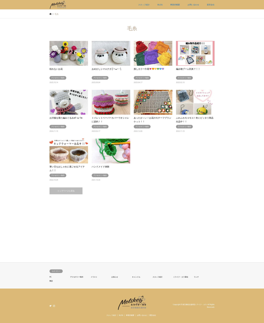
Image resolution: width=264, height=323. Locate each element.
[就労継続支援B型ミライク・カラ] (58, 4)
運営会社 (211, 4)
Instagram (54, 306)
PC (51, 277)
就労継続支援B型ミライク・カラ (194, 304)
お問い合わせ (193, 4)
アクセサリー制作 (76, 277)
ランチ (196, 277)
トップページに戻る (66, 190)
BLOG (160, 4)
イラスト (94, 277)
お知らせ (114, 277)
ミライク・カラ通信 (180, 277)
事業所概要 (175, 4)
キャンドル (136, 277)
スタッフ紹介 (144, 4)
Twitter (50, 306)
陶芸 (51, 281)
